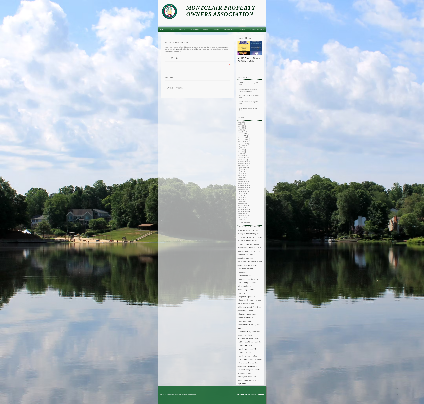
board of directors (244, 276)
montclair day (256, 342)
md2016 (240, 342)
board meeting (243, 272)
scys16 (240, 380)
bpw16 (240, 282)
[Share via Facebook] (166, 58)
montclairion (242, 356)
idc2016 (240, 328)
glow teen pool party (245, 310)
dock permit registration (246, 297)
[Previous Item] (241, 48)
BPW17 (240, 227)
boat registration (244, 279)
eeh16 (240, 303)
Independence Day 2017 (246, 237)
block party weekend (245, 269)
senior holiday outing (251, 380)
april (252, 258)
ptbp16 (257, 370)
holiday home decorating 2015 (249, 324)
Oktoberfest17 (243, 248)
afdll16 (252, 255)
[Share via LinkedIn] (177, 58)
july (245, 335)
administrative (243, 255)
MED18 (240, 241)
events (251, 303)
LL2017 (259, 237)
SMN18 (258, 248)
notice (240, 363)
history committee (244, 321)
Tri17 (259, 251)
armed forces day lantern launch (250, 262)
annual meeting (243, 258)
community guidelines (246, 289)
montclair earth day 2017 (247, 349)
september (242, 384)
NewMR (256, 244)
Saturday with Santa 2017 (247, 251)
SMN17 (252, 248)
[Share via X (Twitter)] (172, 58)
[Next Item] (258, 48)
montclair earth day (245, 345)
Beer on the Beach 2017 (252, 227)
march (251, 338)
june (250, 335)
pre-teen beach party (245, 370)
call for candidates (244, 286)
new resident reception (253, 359)
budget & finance (250, 282)
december (241, 293)
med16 (247, 342)
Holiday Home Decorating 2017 (249, 234)
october (255, 363)
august (240, 265)
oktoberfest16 (252, 366)
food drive (257, 307)
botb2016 (254, 279)
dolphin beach (243, 300)
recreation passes (244, 373)
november (247, 363)
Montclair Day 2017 (251, 241)
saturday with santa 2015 (247, 377)
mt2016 (240, 359)
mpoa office (252, 356)
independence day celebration (249, 331)
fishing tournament (245, 307)
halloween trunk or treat (247, 314)
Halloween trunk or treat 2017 (249, 230)
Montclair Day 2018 (245, 244)
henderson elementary (246, 317)
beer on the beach (250, 265)
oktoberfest (242, 366)
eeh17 (245, 303)
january (240, 335)
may (256, 338)
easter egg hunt (255, 300)
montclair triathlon (244, 352)
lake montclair (243, 338)
